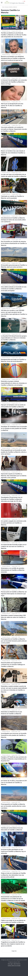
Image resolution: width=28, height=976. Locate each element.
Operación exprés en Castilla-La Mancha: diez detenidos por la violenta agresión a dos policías (13, 475)
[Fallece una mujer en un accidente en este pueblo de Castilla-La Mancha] (14, 909)
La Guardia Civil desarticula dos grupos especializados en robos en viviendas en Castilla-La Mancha (14, 338)
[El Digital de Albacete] (14, 2)
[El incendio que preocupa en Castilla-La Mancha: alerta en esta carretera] (14, 254)
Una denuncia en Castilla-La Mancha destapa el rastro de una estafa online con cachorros (13, 219)
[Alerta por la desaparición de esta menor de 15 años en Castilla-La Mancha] (14, 93)
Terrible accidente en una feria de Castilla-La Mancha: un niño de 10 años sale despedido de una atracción (13, 34)
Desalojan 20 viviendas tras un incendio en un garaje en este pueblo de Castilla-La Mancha (14, 428)
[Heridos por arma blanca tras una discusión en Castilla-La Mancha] (14, 817)
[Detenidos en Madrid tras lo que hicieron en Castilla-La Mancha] (14, 701)
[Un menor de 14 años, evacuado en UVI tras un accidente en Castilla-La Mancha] (14, 770)
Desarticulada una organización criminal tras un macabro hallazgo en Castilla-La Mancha (13, 664)
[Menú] (1, 3)
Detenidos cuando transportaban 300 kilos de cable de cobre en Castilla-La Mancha (13, 617)
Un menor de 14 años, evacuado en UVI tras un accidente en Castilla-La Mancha (14, 782)
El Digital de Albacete (6, 31)
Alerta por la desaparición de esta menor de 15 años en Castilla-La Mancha (12, 105)
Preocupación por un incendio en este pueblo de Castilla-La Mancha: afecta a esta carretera (13, 452)
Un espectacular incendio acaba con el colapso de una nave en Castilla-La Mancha (13, 546)
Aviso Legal (10, 963)
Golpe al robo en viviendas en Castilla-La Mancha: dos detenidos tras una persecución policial (13, 875)
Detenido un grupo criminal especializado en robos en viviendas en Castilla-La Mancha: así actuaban (14, 383)
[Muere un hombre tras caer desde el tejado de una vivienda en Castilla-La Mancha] (14, 140)
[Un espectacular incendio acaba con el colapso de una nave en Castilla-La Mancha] (14, 534)
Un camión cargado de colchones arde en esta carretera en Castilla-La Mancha (13, 523)
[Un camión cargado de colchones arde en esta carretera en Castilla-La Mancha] (14, 510)
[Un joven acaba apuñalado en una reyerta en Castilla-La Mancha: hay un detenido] (14, 839)
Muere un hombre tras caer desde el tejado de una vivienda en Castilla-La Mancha (13, 152)
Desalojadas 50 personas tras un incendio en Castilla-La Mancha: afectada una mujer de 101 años (11, 499)
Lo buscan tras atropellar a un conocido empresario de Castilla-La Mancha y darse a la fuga (14, 82)
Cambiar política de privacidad (14, 965)
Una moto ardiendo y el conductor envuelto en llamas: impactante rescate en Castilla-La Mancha (14, 129)
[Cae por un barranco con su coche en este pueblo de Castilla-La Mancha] (14, 394)
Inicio (3, 7)
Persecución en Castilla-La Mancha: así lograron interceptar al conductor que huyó (14, 593)
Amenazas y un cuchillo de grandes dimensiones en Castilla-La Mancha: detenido (13, 570)
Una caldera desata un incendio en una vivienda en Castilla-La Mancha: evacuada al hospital (13, 288)
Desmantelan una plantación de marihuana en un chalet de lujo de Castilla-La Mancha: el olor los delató (13, 898)
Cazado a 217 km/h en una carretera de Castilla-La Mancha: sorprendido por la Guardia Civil (14, 759)
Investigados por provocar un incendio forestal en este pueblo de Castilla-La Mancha (13, 735)
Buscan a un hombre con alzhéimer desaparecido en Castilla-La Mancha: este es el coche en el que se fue (13, 58)
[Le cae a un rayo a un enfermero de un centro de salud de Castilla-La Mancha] (14, 164)
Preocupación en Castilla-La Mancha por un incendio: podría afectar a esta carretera (13, 806)
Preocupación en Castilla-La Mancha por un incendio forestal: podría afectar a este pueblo (14, 641)
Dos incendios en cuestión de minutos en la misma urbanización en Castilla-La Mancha (14, 243)
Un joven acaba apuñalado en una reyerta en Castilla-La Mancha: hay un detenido (13, 851)
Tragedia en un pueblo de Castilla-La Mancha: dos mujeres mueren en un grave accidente (13, 944)
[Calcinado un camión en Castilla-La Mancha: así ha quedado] (14, 185)
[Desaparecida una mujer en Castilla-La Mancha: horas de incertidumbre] (14, 349)
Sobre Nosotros (17, 963)
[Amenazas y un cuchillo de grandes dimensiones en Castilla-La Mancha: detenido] (14, 557)
